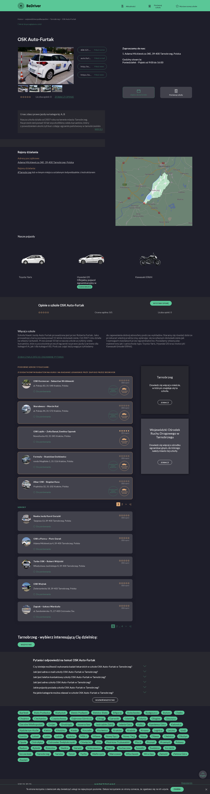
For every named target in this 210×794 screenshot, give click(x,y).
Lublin (59, 736)
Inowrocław (84, 724)
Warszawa (115, 754)
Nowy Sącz (112, 736)
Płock (138, 742)
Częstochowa (59, 718)
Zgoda (177, 789)
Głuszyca (171, 718)
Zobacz (165, 402)
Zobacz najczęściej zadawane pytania (41, 357)
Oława (155, 736)
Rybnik (36, 748)
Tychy (83, 754)
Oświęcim (86, 742)
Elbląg (100, 718)
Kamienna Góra (157, 724)
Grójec (51, 724)
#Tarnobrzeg (25, 172)
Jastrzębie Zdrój (104, 724)
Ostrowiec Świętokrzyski (61, 742)
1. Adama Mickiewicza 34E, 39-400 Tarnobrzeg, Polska (151, 53)
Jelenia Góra (125, 724)
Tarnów (59, 754)
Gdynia (142, 718)
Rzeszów (50, 748)
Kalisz (140, 724)
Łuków (71, 736)
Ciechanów (40, 718)
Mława (96, 736)
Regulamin (186, 783)
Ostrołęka (37, 742)
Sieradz (78, 748)
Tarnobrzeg (55, 19)
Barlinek (24, 712)
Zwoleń (24, 760)
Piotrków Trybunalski (117, 742)
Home (20, 19)
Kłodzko (60, 730)
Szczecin (169, 748)
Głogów (156, 718)
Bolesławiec (133, 712)
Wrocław (149, 754)
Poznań (151, 742)
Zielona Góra (180, 754)
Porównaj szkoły (176, 95)
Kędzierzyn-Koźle (29, 730)
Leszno (171, 730)
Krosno (145, 730)
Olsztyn (183, 736)
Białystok (60, 712)
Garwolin (114, 718)
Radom (23, 748)
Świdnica (154, 748)
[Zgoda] (206, 789)
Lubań (35, 736)
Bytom (166, 712)
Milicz (83, 736)
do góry (203, 776)
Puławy (180, 742)
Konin (74, 730)
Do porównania (43, 391)
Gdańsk (129, 718)
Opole (23, 742)
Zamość (163, 754)
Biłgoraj (117, 712)
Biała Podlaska (42, 712)
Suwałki (140, 748)
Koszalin (87, 730)
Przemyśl (165, 742)
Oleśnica (168, 736)
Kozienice (102, 730)
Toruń (71, 754)
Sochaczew (125, 748)
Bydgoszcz (151, 712)
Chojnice (24, 718)
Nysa (143, 736)
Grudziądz (66, 724)
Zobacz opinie (64, 96)
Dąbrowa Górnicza (81, 718)
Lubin (47, 736)
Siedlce (64, 748)
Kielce (47, 730)
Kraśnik (131, 730)
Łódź (183, 730)
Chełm (179, 712)
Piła (99, 742)
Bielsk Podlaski (79, 712)
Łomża (23, 736)
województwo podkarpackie (36, 19)
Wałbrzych (98, 754)
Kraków (117, 730)
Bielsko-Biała (100, 712)
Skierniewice (94, 748)
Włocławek (132, 754)
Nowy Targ (129, 736)
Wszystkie (26, 644)
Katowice (176, 724)
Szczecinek (25, 754)
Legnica (158, 730)
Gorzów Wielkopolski (31, 724)
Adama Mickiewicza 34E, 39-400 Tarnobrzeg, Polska (46, 162)
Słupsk (109, 748)
